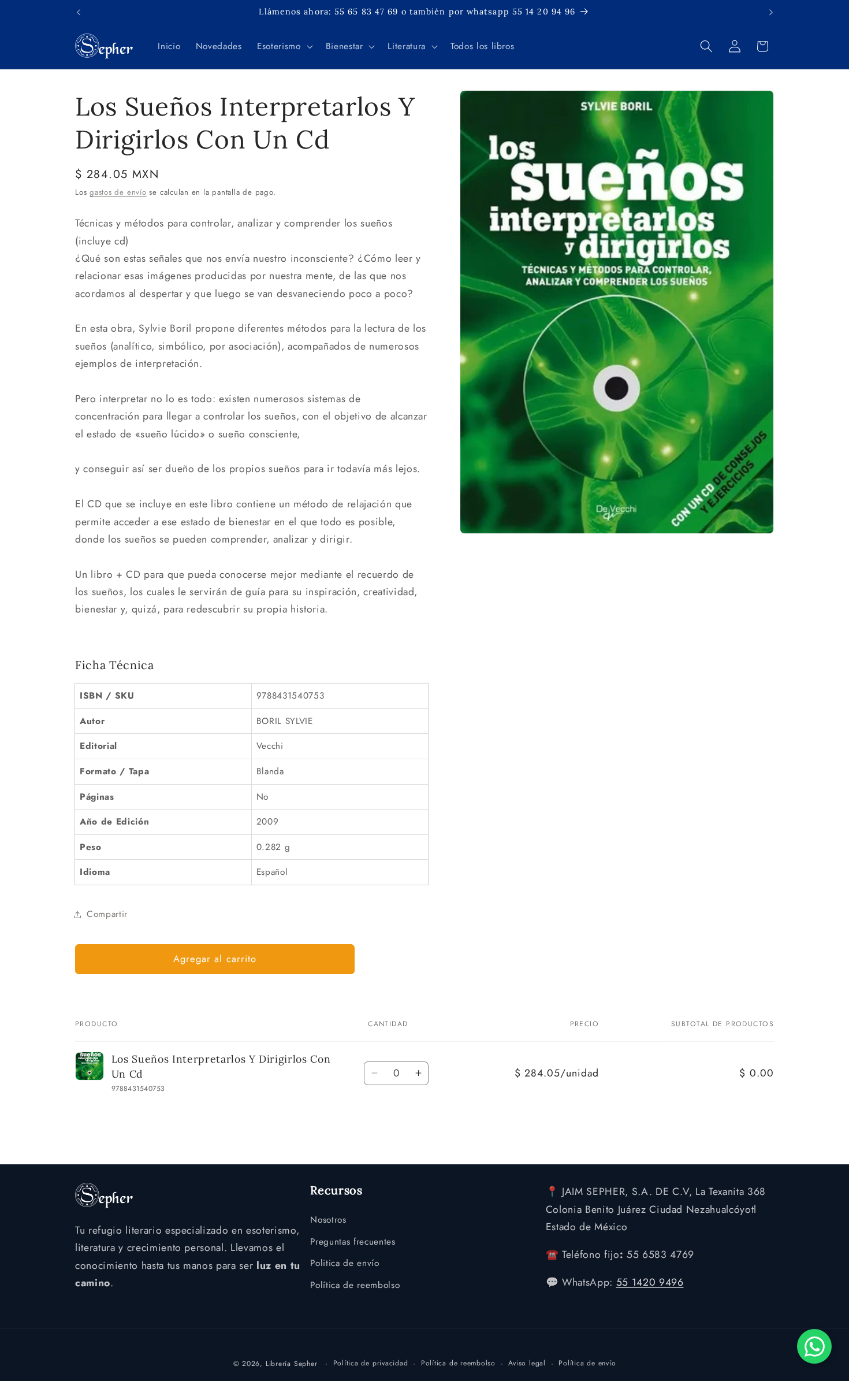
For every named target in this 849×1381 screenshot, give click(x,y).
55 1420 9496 (650, 1282)
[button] (284, 46)
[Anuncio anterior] (78, 12)
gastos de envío (118, 192)
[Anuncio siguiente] (771, 12)
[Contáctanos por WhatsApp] (814, 1346)
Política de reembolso (355, 1285)
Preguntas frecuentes (352, 1241)
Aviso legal (526, 1363)
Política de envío (587, 1363)
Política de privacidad (370, 1363)
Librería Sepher (292, 1363)
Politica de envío (344, 1263)
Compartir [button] (107, 914)
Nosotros (328, 1219)
